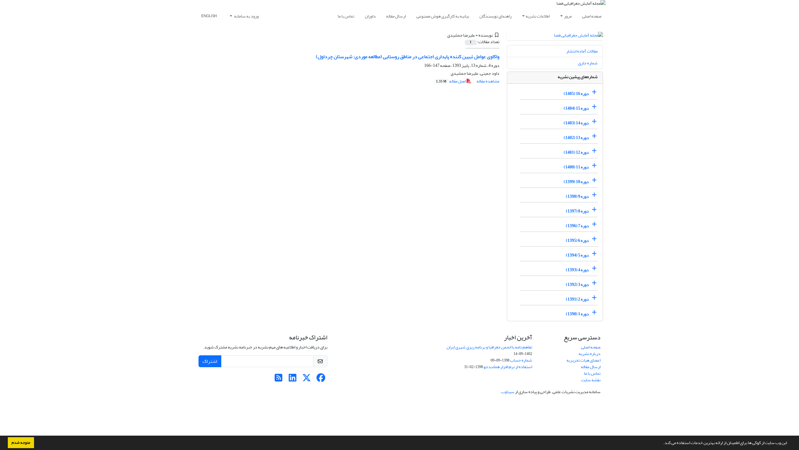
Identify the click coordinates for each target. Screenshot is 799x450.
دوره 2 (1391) (577, 299)
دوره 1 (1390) (577, 314)
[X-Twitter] (306, 379)
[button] (662, 443)
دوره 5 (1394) (577, 255)
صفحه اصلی (591, 16)
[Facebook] (320, 379)
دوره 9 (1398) (577, 196)
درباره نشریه (589, 353)
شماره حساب (521, 360)
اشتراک (210, 361)
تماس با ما (346, 16)
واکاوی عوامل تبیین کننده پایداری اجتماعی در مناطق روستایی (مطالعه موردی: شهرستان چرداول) (407, 56)
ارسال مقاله (396, 16)
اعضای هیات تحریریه (583, 360)
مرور (568, 16)
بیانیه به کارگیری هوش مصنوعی (442, 16)
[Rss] (278, 379)
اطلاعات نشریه (538, 16)
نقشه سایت (590, 380)
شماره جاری (588, 63)
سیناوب (507, 392)
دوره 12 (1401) (576, 152)
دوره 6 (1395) (577, 240)
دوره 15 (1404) (576, 108)
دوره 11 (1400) (576, 167)
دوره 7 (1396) (577, 226)
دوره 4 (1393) (577, 270)
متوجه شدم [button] (21, 442)
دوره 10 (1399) (576, 182)
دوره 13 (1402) (576, 137)
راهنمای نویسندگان (495, 16)
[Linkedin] (292, 379)
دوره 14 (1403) (576, 123)
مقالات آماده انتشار (582, 51)
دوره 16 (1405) (576, 93)
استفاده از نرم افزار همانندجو (507, 366)
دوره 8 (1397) (577, 211)
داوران (370, 16)
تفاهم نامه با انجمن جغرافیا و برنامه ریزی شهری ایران (489, 347)
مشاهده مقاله (488, 81)
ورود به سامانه (246, 16)
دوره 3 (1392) (577, 284)
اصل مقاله (451, 81)
